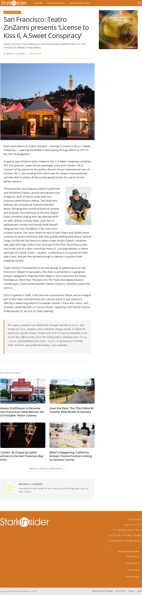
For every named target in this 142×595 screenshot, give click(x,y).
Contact (132, 591)
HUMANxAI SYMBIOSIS (125, 540)
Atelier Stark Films (79, 3)
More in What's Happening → (47, 468)
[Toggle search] (139, 3)
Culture (38, 3)
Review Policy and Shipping (102, 591)
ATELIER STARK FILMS (125, 535)
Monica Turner (16, 53)
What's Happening (12, 12)
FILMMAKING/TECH (128, 530)
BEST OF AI (133, 524)
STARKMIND (134, 570)
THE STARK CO (132, 557)
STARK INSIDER (132, 563)
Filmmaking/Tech (56, 3)
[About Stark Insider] (118, 29)
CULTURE (135, 519)
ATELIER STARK (132, 577)
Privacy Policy (120, 591)
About (139, 591)
